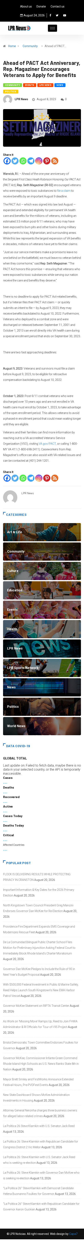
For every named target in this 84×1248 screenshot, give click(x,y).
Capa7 (73, 1233)
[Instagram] (38, 160)
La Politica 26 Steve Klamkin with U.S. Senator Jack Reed (39, 1126)
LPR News (45, 85)
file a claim (64, 190)
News (59, 85)
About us (26, 6)
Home (12, 46)
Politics (10, 91)
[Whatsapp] (23, 160)
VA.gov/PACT (47, 443)
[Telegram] (30, 160)
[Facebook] (50, 15)
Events (29, 85)
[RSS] (54, 160)
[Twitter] (57, 15)
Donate (41, 6)
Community (30, 46)
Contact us (57, 6)
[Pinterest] (46, 160)
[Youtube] (64, 15)
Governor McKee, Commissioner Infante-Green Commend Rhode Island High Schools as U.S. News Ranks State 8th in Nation (41, 1063)
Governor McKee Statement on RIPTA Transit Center (36, 1005)
